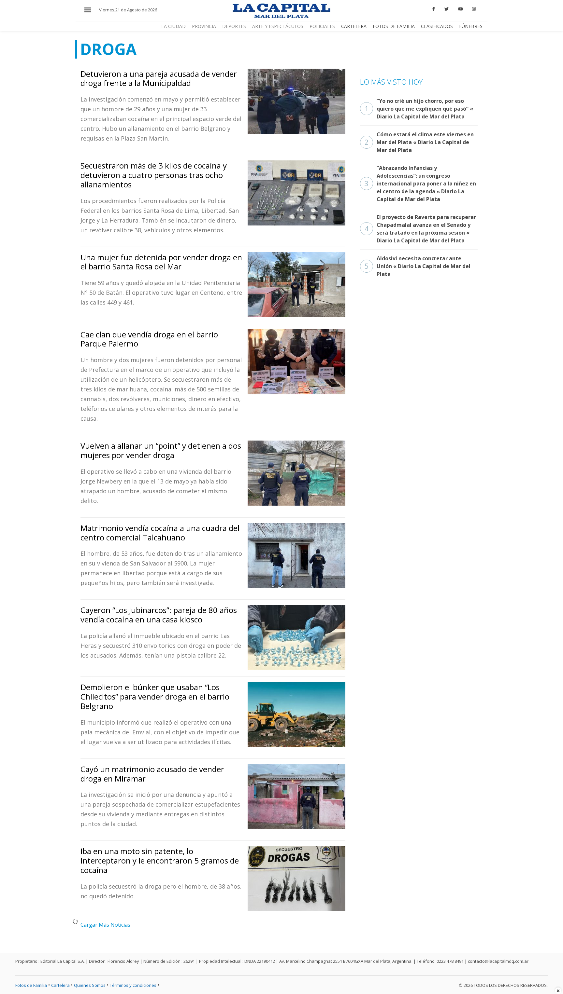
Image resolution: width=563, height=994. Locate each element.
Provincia (204, 26)
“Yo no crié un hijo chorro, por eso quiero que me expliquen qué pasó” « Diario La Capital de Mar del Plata (419, 108)
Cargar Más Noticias (105, 924)
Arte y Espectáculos (277, 26)
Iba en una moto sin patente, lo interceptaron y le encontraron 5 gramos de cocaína (159, 860)
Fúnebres (471, 26)
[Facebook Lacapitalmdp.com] (434, 9)
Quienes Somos (90, 985)
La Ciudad (173, 26)
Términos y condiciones (133, 985)
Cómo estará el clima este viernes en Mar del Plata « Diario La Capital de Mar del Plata (419, 142)
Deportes (234, 26)
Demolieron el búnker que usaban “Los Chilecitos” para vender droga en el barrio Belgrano (154, 696)
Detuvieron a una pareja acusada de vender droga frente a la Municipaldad (158, 78)
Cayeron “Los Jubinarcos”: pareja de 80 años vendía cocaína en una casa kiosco (158, 615)
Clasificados (437, 26)
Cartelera (354, 26)
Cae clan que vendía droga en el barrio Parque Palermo (149, 339)
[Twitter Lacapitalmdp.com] (446, 9)
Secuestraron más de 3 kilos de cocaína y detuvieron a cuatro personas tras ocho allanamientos (153, 175)
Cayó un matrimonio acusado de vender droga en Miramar (152, 774)
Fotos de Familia (394, 26)
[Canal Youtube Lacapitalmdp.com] (460, 9)
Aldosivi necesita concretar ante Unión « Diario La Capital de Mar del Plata (417, 266)
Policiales (322, 26)
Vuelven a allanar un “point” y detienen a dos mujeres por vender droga (160, 450)
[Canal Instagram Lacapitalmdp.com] (473, 9)
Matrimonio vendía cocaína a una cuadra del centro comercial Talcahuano (159, 533)
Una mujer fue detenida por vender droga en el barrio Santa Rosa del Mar (161, 262)
